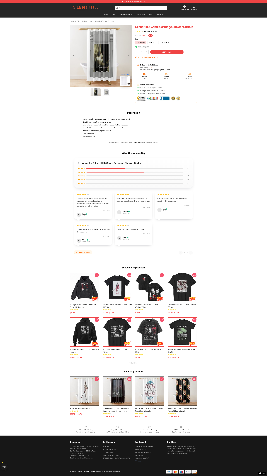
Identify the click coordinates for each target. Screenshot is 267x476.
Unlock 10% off (4, 467)
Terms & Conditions (109, 449)
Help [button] (263, 473)
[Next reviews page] (191, 253)
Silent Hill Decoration (84, 21)
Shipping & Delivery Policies (144, 446)
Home (72, 21)
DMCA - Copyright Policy (111, 455)
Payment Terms (140, 449)
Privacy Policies (108, 452)
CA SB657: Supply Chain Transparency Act (116, 458)
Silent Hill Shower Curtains (104, 21)
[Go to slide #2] (106, 92)
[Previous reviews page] (181, 253)
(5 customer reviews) (151, 31)
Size (136, 39)
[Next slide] (128, 56)
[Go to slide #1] (96, 92)
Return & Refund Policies (143, 452)
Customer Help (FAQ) (142, 458)
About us (106, 446)
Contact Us (139, 455)
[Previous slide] (73, 56)
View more (134, 363)
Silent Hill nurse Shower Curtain (81, 409)
